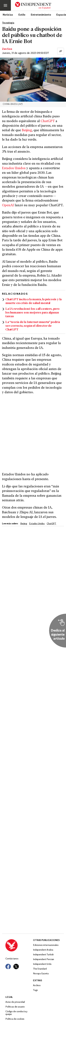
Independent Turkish (43, 954)
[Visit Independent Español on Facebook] (8, 966)
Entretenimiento (41, 14)
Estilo (21, 14)
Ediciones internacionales (46, 945)
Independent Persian (43, 959)
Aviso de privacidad (15, 1002)
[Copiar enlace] (60, 51)
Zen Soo (7, 49)
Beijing (27, 130)
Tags (35, 990)
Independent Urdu (42, 964)
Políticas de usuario (15, 1007)
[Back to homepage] (19, 945)
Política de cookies (14, 1019)
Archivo (37, 985)
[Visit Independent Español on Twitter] (16, 966)
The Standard (40, 969)
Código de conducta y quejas (16, 1013)
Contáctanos (11, 959)
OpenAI (8, 205)
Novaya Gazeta (41, 973)
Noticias (8, 14)
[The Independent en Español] (33, 5)
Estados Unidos (14, 168)
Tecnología (8, 23)
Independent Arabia (43, 950)
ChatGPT (48, 121)
